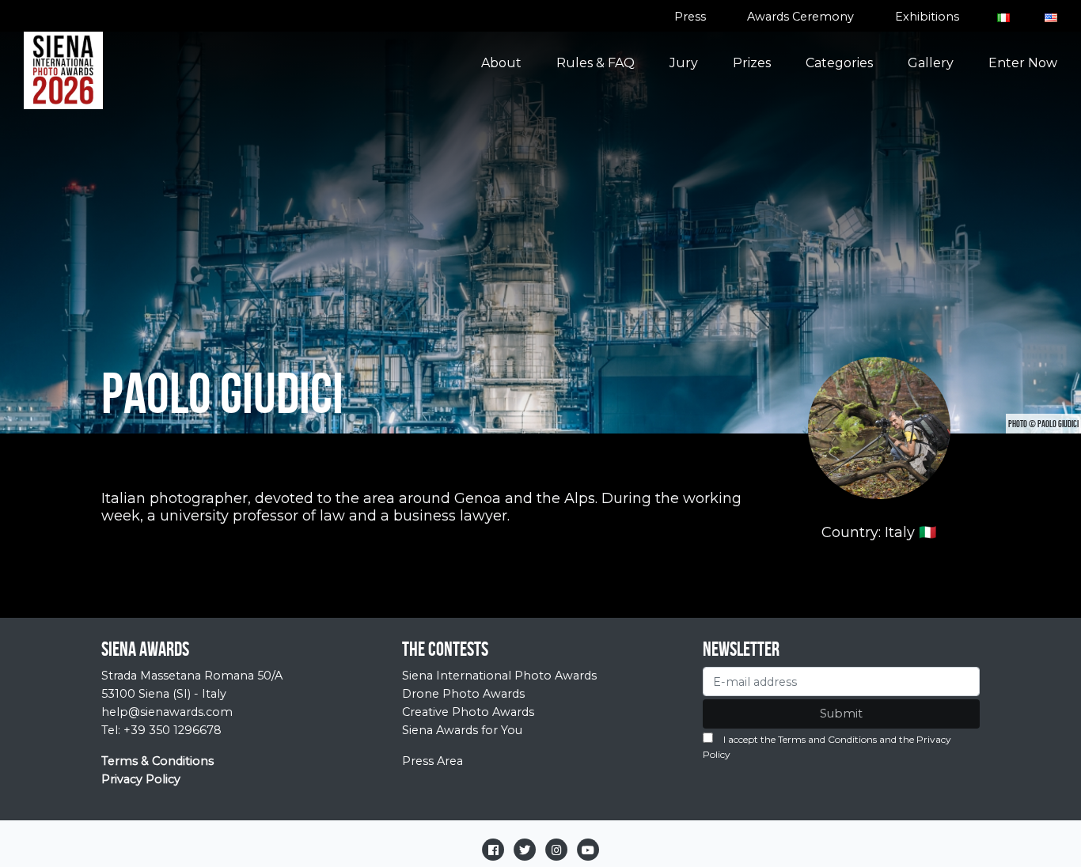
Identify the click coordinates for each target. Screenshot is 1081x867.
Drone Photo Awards (463, 694)
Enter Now (1022, 62)
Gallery (931, 62)
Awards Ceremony (800, 16)
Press (690, 16)
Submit (841, 713)
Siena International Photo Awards (499, 675)
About (501, 62)
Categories (839, 62)
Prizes (752, 62)
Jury (683, 62)
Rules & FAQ (595, 62)
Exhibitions (927, 16)
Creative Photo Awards (468, 712)
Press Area (432, 761)
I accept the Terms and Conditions (800, 739)
